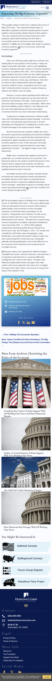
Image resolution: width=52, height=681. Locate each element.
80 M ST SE (13, 625)
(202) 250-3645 (14, 616)
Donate (46, 2)
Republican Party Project (31, 581)
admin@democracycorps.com (21, 620)
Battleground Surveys (30, 558)
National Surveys (27, 545)
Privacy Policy (9, 638)
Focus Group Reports (30, 570)
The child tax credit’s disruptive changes (23, 490)
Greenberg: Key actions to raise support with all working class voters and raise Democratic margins (25, 413)
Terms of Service (10, 641)
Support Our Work (11, 657)
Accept (46, 677)
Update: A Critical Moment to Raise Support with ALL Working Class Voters (24, 454)
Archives (12, 306)
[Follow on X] (12, 672)
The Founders (9, 654)
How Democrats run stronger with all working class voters (25, 528)
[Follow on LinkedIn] (19, 672)
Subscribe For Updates (13, 660)
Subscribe (35, 2)
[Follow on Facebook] (4, 672)
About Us (7, 651)
